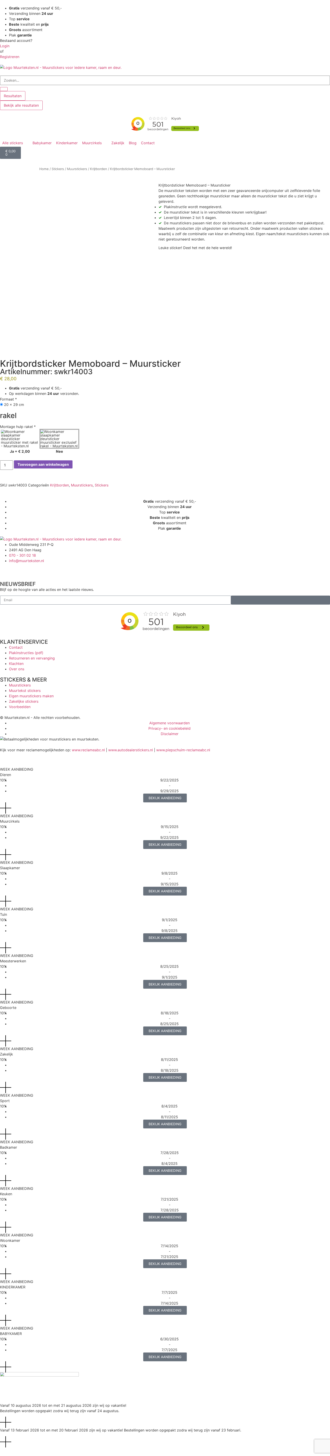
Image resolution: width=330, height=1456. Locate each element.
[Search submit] (4, 89)
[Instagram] (18, 569)
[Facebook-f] (5, 569)
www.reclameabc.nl (88, 750)
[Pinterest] (30, 569)
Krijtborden (98, 169)
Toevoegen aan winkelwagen (43, 464)
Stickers (58, 169)
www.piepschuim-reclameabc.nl (183, 750)
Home (44, 169)
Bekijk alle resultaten (21, 105)
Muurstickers (77, 169)
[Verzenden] (280, 600)
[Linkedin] (42, 569)
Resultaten (13, 96)
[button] (15, 143)
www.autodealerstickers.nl (130, 750)
